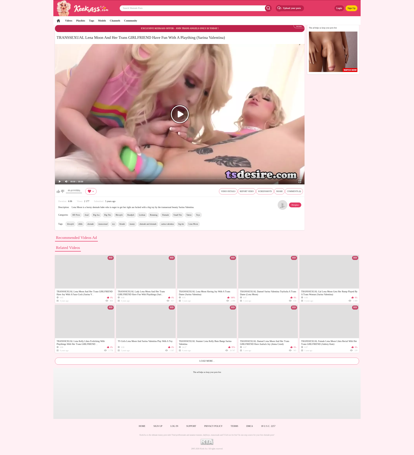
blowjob (70, 224)
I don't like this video (62, 191)
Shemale (165, 215)
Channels (115, 20)
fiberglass (295, 205)
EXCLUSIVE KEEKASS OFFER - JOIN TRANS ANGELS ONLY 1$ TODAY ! (180, 28)
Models (102, 20)
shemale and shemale (148, 224)
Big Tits (107, 215)
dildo (80, 224)
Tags (91, 20)
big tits (181, 224)
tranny (132, 224)
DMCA (249, 426)
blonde (122, 224)
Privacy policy (213, 426)
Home (58, 20)
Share (279, 191)
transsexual (103, 224)
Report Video (247, 191)
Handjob (130, 215)
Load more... (207, 361)
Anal (86, 215)
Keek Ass (204, 449)
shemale (90, 224)
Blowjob (119, 215)
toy (113, 224)
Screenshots (265, 191)
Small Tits (178, 215)
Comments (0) (294, 191)
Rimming (153, 215)
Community (130, 20)
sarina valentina (167, 224)
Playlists (80, 20)
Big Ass (96, 215)
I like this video (58, 191)
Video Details (228, 191)
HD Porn (76, 215)
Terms (234, 426)
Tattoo (188, 215)
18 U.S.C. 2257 (268, 426)
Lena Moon (193, 224)
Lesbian (142, 215)
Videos (68, 20)
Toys (198, 215)
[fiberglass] (282, 205)
